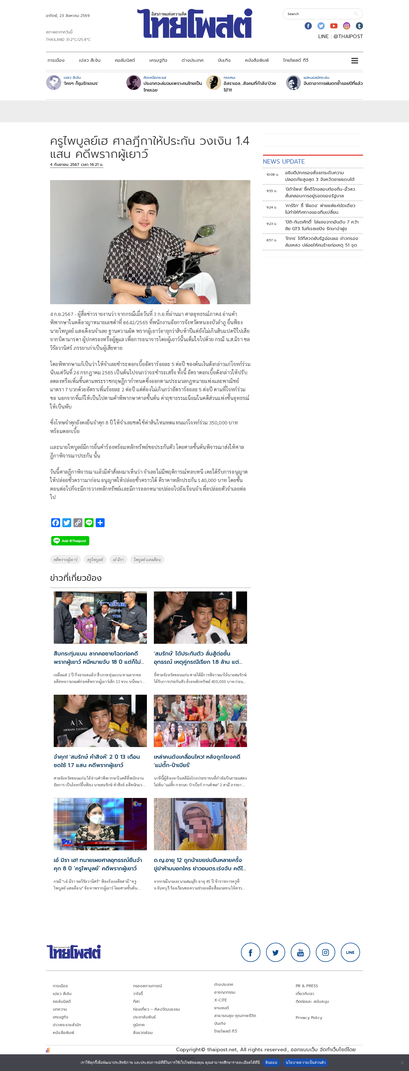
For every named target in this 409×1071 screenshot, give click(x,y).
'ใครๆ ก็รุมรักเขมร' (81, 83)
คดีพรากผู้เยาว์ (65, 559)
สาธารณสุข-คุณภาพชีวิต (235, 1016)
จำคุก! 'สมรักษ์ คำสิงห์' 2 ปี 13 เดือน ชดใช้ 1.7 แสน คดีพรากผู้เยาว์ (97, 761)
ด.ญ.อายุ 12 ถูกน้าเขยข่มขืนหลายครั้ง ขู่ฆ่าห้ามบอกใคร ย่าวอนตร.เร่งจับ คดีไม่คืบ (200, 868)
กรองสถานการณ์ (147, 986)
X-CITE (220, 1000)
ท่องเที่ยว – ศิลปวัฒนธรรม (156, 1009)
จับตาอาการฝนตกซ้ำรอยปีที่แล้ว (333, 83)
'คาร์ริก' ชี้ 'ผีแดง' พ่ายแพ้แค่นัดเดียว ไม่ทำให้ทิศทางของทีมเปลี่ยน (320, 209)
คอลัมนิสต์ (125, 60)
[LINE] (350, 952)
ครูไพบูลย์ (95, 559)
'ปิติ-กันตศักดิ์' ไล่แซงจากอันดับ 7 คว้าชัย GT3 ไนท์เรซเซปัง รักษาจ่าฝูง (322, 225)
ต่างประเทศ (192, 60)
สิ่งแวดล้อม (143, 1033)
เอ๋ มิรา (118, 559)
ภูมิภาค (139, 1025)
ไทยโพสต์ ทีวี (295, 60)
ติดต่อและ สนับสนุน (312, 1001)
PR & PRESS (307, 986)
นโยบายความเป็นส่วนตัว (306, 1062)
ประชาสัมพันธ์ (144, 1017)
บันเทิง (224, 60)
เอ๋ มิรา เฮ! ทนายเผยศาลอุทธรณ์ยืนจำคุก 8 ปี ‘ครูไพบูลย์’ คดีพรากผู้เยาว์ (98, 864)
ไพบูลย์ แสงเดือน (147, 559)
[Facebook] (308, 26)
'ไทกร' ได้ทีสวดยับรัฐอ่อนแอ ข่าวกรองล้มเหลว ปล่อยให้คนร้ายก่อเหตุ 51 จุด (321, 242)
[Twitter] (321, 26)
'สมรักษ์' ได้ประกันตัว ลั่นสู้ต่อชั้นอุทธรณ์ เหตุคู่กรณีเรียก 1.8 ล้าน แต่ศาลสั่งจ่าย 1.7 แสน (196, 661)
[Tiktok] (359, 26)
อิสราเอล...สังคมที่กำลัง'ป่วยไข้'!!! (250, 87)
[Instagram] (346, 26)
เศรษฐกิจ (158, 60)
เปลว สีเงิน (89, 60)
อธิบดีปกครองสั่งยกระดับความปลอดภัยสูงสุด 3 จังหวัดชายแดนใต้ (320, 176)
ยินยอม (271, 1062)
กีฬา (136, 1001)
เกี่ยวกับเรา (305, 994)
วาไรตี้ (138, 994)
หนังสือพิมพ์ (257, 60)
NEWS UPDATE (284, 161)
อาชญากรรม (225, 992)
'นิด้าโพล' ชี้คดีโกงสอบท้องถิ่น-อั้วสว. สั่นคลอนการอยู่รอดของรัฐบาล (320, 192)
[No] (402, 1062)
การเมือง (56, 60)
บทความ (60, 1009)
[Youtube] (333, 26)
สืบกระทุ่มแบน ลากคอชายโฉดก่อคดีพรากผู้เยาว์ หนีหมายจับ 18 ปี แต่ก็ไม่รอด (97, 661)
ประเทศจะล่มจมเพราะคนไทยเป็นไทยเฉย (173, 87)
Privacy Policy (309, 1018)
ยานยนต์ (221, 1008)
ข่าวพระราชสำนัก (67, 1025)
